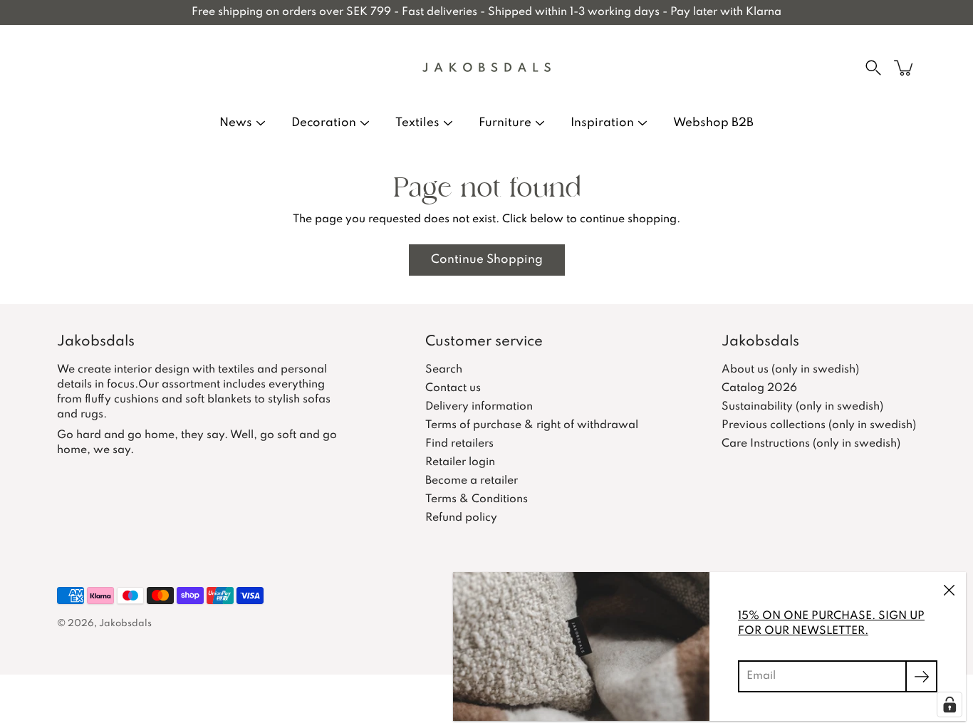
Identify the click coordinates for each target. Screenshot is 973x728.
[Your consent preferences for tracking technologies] (949, 704)
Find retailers (459, 443)
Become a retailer (471, 481)
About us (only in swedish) (790, 369)
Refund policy (461, 518)
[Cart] (904, 67)
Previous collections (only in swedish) (819, 425)
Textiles (417, 123)
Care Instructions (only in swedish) (811, 443)
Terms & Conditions (476, 499)
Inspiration (602, 123)
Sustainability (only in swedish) (802, 406)
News (235, 123)
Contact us (453, 388)
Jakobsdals (125, 623)
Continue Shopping (487, 260)
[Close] (949, 589)
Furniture (505, 123)
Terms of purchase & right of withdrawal (531, 425)
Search (443, 369)
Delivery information (479, 406)
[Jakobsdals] (486, 67)
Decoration (323, 123)
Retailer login (460, 462)
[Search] (873, 67)
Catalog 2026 (759, 388)
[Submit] (921, 676)
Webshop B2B (713, 123)
